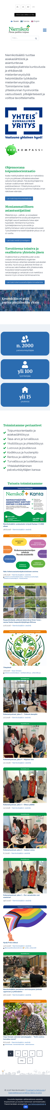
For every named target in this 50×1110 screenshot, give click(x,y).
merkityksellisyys (25, 672)
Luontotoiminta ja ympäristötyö (25, 584)
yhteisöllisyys (36, 672)
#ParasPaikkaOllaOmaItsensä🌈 (14, 947)
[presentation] (25, 506)
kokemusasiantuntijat (31, 576)
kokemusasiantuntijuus (11, 578)
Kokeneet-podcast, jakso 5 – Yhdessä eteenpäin (20, 714)
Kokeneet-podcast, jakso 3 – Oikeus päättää (18, 805)
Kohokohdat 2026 (18, 1044)
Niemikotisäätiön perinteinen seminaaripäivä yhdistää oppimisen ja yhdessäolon (22, 990)
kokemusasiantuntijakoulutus (14, 576)
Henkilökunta (25, 678)
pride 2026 (33, 947)
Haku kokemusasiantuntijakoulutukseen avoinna (20, 571)
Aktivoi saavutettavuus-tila (25, 15)
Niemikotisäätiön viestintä (22, 530)
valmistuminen (29, 1044)
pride (27, 947)
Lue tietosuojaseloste (37, 1104)
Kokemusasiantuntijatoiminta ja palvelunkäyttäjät (25, 535)
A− (18, 7)
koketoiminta (23, 578)
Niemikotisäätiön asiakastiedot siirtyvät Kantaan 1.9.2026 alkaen (23, 525)
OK (26, 1107)
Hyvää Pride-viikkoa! (10, 943)
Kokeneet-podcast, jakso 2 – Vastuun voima (19, 850)
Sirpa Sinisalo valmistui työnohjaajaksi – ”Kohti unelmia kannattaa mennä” (23, 1038)
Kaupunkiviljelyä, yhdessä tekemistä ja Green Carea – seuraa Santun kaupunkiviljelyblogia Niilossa (22, 621)
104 (21, 1060)
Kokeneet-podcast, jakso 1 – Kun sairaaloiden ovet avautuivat (21, 896)
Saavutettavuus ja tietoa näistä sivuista (25, 1093)
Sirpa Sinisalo (17, 671)
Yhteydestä (7, 667)
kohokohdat (8, 1044)
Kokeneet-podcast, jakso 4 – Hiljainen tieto (18, 759)
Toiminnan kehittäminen (25, 488)
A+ (28, 7)
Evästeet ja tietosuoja (35, 1090)
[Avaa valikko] (45, 30)
